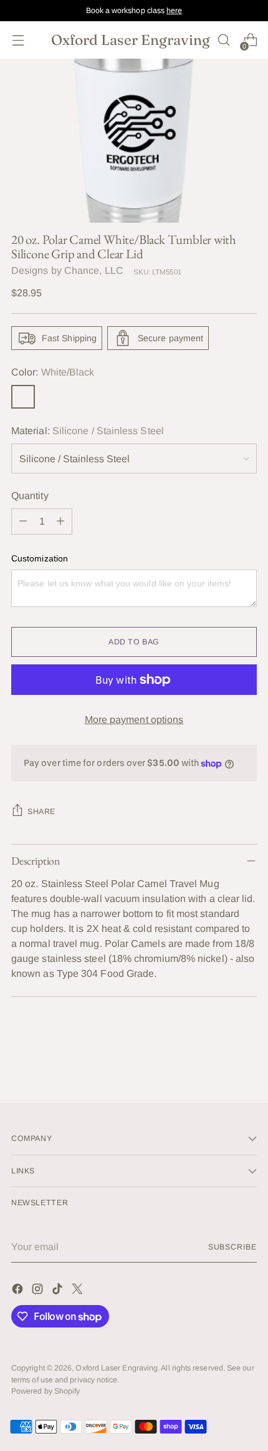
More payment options (134, 719)
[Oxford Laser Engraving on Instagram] (38, 1291)
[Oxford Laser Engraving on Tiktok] (58, 1291)
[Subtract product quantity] (23, 521)
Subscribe (232, 1247)
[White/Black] (23, 397)
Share (41, 811)
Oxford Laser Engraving (116, 1368)
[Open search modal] (223, 40)
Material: (87, 430)
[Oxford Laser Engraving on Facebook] (18, 1291)
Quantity (30, 495)
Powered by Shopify (45, 1391)
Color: (52, 372)
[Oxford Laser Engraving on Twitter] (78, 1291)
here (174, 10)
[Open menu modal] (18, 40)
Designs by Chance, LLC (67, 270)
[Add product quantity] (60, 521)
